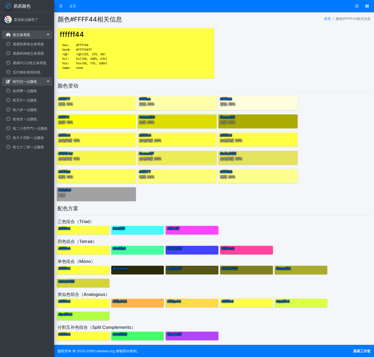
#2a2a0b (120, 268)
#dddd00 (147, 117)
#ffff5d (64, 172)
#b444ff (174, 334)
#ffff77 (64, 99)
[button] (61, 6)
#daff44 (283, 301)
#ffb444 (120, 301)
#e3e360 (228, 153)
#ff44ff (173, 228)
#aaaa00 (227, 117)
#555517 (174, 268)
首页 (72, 6)
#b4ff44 (65, 314)
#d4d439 (66, 281)
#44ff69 (120, 334)
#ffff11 (63, 117)
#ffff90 (226, 172)
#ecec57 (146, 153)
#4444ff (174, 248)
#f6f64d (65, 153)
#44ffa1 (119, 248)
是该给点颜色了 (26, 19)
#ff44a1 (228, 248)
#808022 (230, 268)
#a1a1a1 (64, 190)
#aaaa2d (283, 268)
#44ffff (119, 228)
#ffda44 (174, 301)
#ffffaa (144, 99)
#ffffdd (226, 99)
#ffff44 (64, 135)
